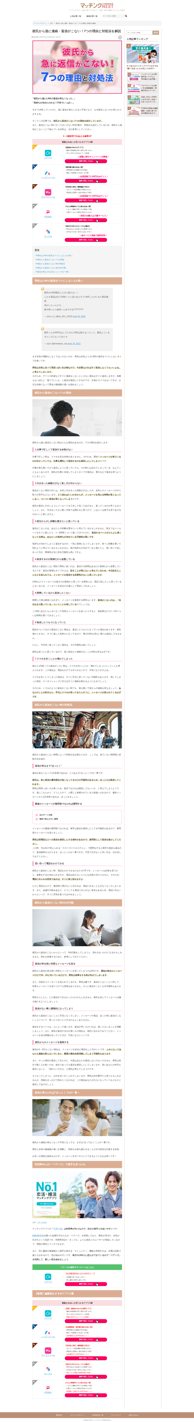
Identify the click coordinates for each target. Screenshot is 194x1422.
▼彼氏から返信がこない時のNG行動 (50, 268)
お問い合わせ (133, 1415)
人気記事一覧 (75, 16)
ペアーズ (48, 158)
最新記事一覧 (92, 16)
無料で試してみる (86, 161)
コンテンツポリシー (77, 1415)
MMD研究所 (38, 1235)
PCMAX (48, 217)
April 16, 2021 (79, 316)
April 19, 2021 (74, 344)
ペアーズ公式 (42, 1222)
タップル (48, 236)
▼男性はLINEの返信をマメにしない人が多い (54, 255)
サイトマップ (116, 1415)
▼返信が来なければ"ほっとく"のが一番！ (52, 272)
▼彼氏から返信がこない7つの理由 (49, 260)
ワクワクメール (48, 197)
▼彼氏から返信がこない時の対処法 (50, 264)
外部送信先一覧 (97, 1415)
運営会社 (59, 1415)
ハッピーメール (48, 177)
